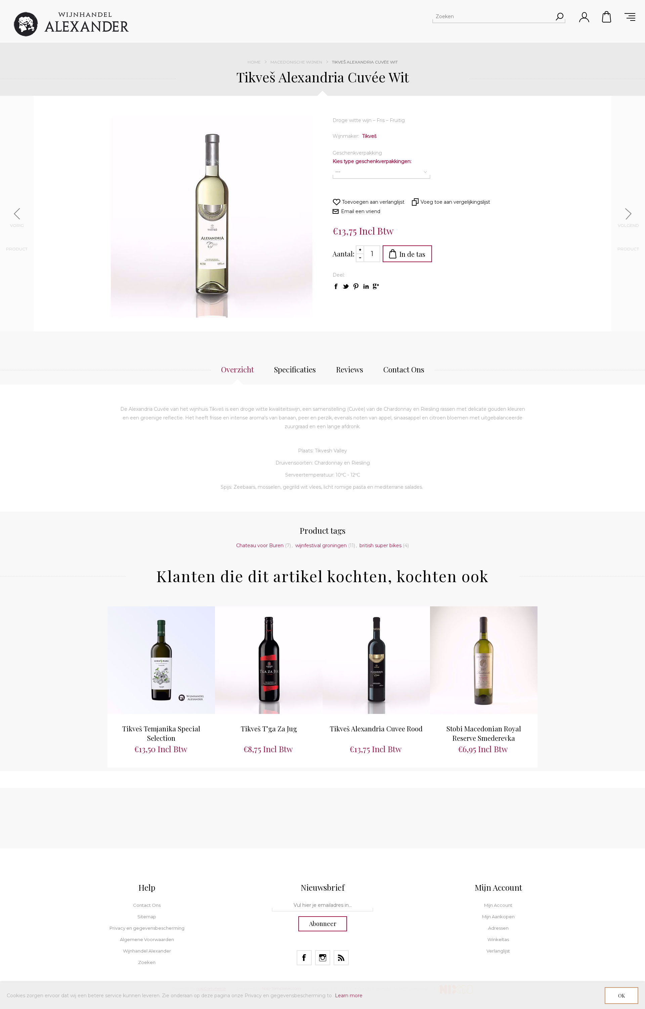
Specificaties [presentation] (295, 369)
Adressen (498, 928)
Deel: (339, 275)
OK (621, 996)
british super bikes (380, 545)
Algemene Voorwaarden (147, 939)
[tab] (237, 373)
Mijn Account (498, 905)
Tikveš (369, 136)
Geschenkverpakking (357, 153)
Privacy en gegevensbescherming (147, 928)
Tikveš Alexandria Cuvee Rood (376, 728)
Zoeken (147, 962)
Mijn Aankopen (498, 916)
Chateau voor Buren (260, 545)
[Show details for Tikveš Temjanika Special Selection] (161, 660)
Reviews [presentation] (349, 369)
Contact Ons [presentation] (403, 369)
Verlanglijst (498, 951)
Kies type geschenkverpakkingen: (372, 161)
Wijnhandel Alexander (147, 951)
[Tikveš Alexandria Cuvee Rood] (376, 660)
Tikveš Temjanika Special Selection (161, 733)
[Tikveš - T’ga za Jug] (268, 660)
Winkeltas (607, 17)
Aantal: (343, 253)
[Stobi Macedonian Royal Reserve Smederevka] (484, 660)
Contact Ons (147, 905)
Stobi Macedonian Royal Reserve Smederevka (483, 733)
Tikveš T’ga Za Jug (269, 728)
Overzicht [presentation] (237, 369)
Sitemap (146, 916)
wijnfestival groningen (321, 545)
